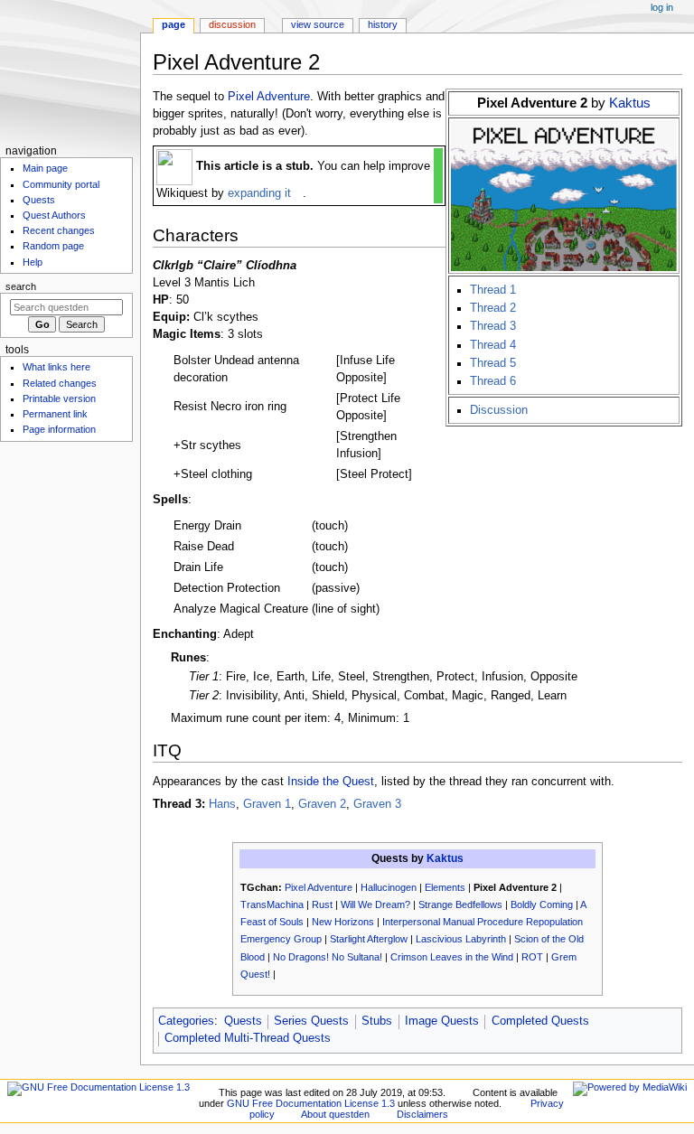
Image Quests (442, 1021)
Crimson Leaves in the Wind (451, 956)
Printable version (59, 398)
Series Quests (311, 1021)
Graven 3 (377, 804)
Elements (445, 887)
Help (32, 262)
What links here (56, 366)
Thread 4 (493, 345)
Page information (59, 429)
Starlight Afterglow (369, 938)
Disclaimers (422, 1114)
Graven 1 (267, 804)
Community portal (61, 184)
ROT (532, 956)
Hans (222, 804)
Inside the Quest (330, 781)
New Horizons (343, 921)
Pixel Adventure (269, 96)
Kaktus (630, 102)
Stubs (376, 1021)
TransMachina (272, 904)
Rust (322, 904)
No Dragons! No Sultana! (327, 956)
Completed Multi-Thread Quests (247, 1038)
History (383, 24)
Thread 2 (493, 308)
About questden (335, 1114)
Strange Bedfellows (460, 904)
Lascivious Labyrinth (461, 938)
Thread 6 (493, 381)
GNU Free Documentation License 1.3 (311, 1103)
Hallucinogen (389, 887)
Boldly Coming (542, 904)
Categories (186, 1021)
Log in (662, 7)
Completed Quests (540, 1021)
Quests (243, 1021)
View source (317, 24)
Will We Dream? (375, 904)
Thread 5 (493, 363)
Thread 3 (493, 326)
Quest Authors (54, 215)
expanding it (259, 193)
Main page (45, 168)
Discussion (499, 410)
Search (20, 286)
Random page (53, 245)
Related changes (60, 383)
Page (173, 24)
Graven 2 (322, 804)
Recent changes (59, 230)
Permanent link (55, 413)
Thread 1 (493, 290)
